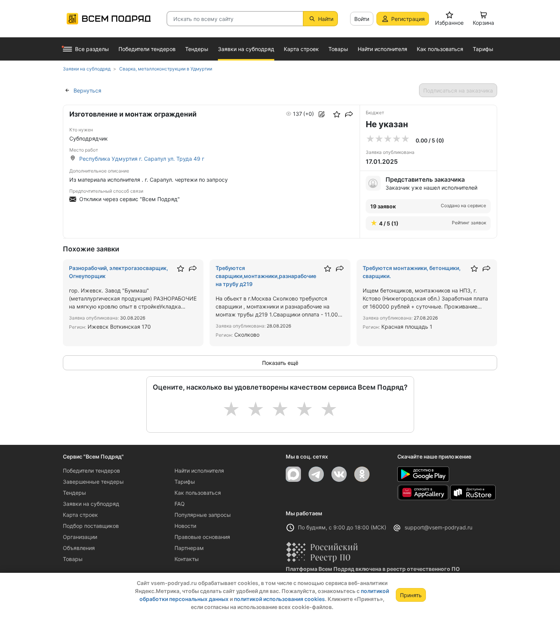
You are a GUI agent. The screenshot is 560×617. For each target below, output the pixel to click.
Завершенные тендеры (93, 481)
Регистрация (408, 19)
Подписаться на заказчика (458, 90)
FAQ (179, 503)
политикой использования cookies (279, 599)
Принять (411, 595)
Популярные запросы (202, 515)
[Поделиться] (349, 114)
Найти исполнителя (199, 470)
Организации (80, 537)
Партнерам (189, 548)
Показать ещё (280, 363)
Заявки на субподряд (91, 503)
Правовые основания (202, 537)
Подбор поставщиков (91, 526)
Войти (361, 19)
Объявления (79, 548)
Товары (73, 559)
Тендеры (74, 492)
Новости (185, 526)
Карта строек (80, 515)
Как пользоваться (197, 492)
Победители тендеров (91, 470)
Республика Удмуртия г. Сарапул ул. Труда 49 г (141, 158)
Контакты (186, 559)
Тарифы (184, 481)
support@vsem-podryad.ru (438, 527)
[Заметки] (321, 114)
